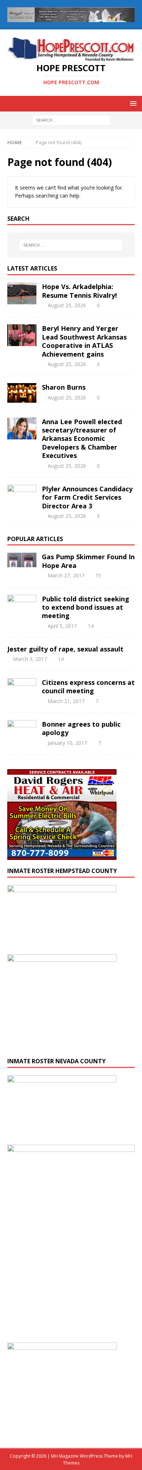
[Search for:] (71, 119)
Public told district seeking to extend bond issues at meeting (85, 607)
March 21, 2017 (66, 701)
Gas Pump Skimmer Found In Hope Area (88, 560)
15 (98, 575)
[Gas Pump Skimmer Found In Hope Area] (21, 560)
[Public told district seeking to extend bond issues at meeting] (21, 605)
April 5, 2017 (62, 625)
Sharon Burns (64, 387)
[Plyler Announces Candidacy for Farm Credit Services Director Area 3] (21, 496)
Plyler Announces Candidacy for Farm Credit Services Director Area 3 (87, 497)
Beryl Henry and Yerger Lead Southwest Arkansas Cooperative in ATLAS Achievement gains (84, 341)
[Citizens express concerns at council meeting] (21, 685)
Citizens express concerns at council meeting (88, 686)
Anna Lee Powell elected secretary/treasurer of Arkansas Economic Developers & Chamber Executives (82, 438)
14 (91, 625)
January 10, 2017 (67, 742)
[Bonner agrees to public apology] (21, 729)
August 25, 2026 (67, 305)
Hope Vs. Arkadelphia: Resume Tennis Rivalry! (79, 290)
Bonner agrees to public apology (81, 728)
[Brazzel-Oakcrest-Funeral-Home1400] (71, 18)
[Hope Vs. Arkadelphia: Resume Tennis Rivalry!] (21, 293)
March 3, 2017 (30, 658)
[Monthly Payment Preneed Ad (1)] (71, 1330)
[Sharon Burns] (21, 392)
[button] (132, 103)
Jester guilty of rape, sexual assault (65, 649)
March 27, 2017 (66, 575)
